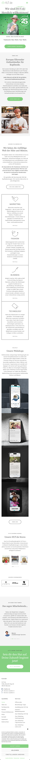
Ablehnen (15, 750)
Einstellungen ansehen (15, 754)
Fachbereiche (5, 707)
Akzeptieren (15, 746)
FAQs (3, 714)
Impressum (22, 758)
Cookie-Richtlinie (9, 758)
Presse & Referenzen (7, 712)
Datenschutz (16, 758)
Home (3, 702)
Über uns (4, 704)
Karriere (4, 709)
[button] (27, 729)
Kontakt (4, 717)
